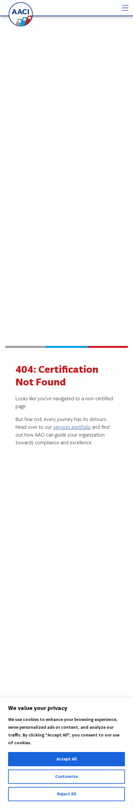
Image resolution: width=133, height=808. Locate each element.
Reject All (66, 794)
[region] (66, 752)
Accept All (66, 759)
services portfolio (72, 427)
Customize (66, 776)
